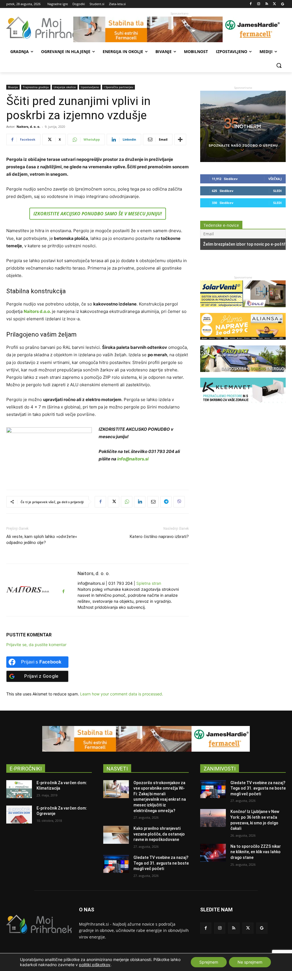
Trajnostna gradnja (36, 87)
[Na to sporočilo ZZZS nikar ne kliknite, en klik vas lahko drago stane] (213, 853)
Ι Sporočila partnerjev (118, 87)
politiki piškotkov (94, 964)
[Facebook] (251, 4)
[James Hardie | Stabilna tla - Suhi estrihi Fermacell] (179, 29)
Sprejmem (208, 962)
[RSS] (266, 4)
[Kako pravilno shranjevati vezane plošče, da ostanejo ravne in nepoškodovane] (116, 835)
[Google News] (282, 4)
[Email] (153, 501)
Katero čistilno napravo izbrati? (159, 536)
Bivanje (13, 87)
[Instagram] (259, 4)
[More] (180, 139)
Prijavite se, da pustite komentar (36, 644)
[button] (279, 65)
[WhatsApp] (126, 501)
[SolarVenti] (243, 310)
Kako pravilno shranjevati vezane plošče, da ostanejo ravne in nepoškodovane (159, 834)
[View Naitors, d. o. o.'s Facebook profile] (63, 591)
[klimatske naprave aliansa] (243, 342)
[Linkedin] (139, 501)
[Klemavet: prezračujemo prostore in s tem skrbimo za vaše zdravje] (243, 407)
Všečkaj (275, 179)
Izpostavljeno (90, 87)
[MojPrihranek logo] (39, 28)
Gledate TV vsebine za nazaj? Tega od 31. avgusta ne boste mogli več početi (161, 863)
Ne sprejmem (250, 962)
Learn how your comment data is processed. (121, 693)
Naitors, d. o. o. (28, 126)
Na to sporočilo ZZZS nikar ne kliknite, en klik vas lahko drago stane (255, 852)
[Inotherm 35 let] (243, 160)
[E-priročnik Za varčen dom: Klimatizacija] (19, 789)
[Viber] (179, 501)
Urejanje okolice (65, 87)
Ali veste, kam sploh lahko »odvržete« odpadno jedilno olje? (41, 539)
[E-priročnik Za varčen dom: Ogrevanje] (19, 815)
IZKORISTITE (97, 214)
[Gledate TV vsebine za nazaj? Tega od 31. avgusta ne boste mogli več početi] (116, 864)
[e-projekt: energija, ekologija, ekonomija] (243, 374)
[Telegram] (166, 501)
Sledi (277, 191)
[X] (274, 4)
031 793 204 (120, 583)
